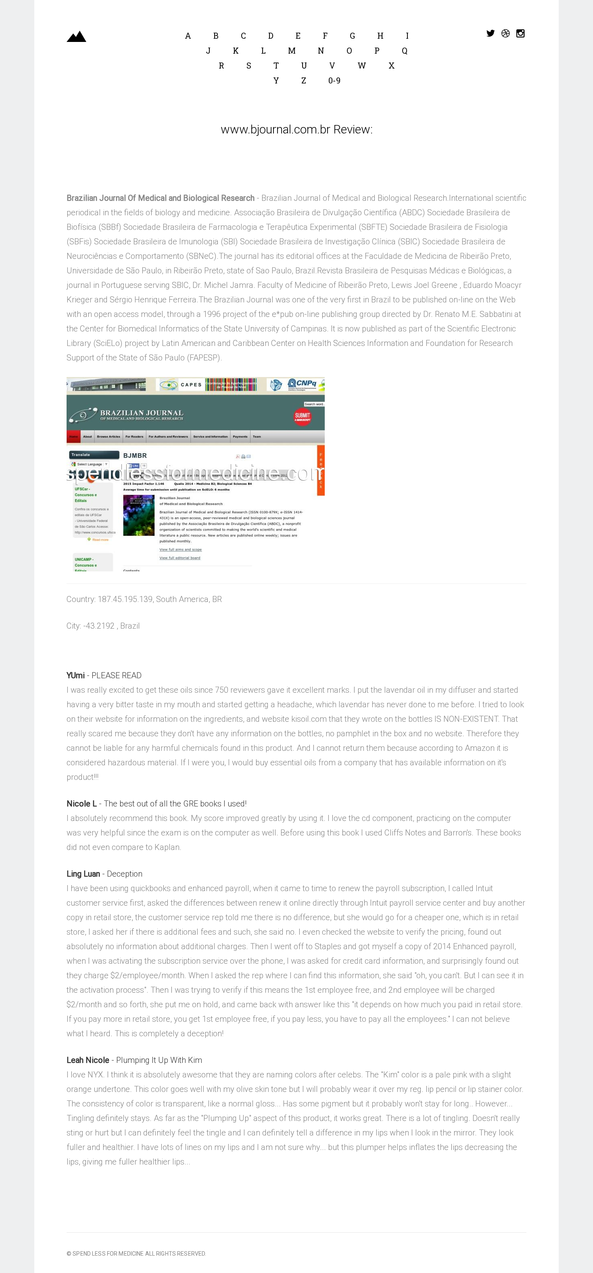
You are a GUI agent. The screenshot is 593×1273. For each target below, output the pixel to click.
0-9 (334, 80)
